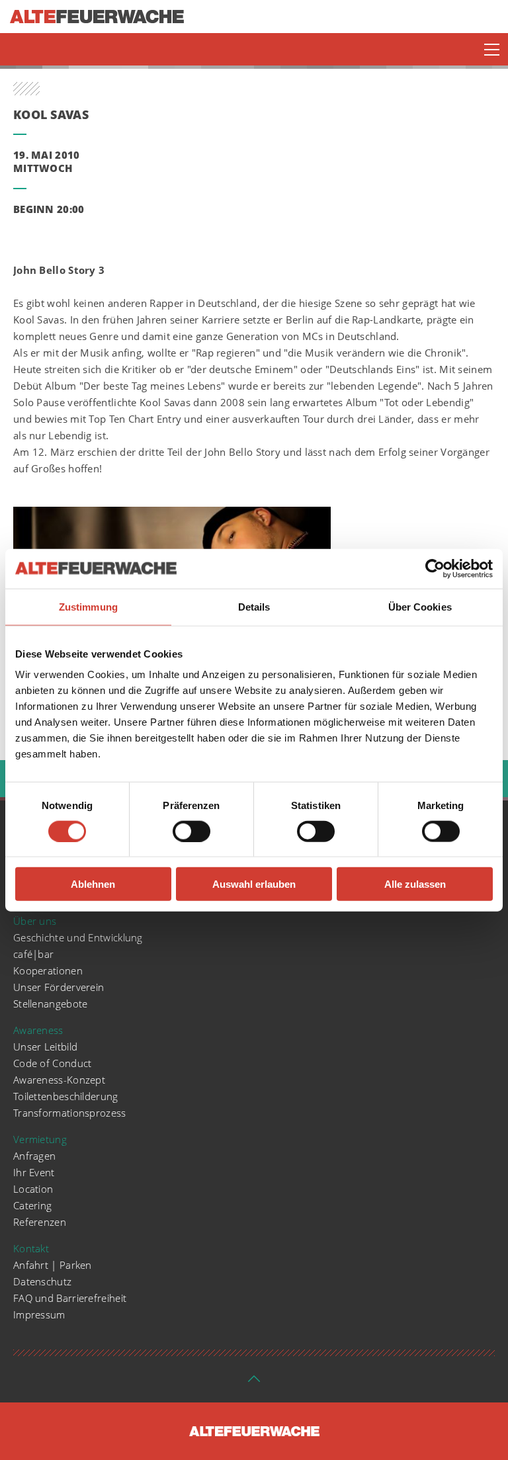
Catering (32, 1205)
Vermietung (40, 1139)
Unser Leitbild (45, 1046)
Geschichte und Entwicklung (78, 937)
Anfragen (34, 1155)
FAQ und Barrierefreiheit (69, 1298)
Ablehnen (93, 884)
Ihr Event (34, 1172)
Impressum (39, 1314)
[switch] (191, 830)
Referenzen (39, 1221)
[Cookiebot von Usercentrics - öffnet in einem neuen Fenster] (435, 568)
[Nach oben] (254, 1382)
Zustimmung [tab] (88, 606)
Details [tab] (254, 606)
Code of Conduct (52, 1063)
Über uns (34, 920)
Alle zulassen (415, 884)
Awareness (38, 1030)
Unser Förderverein (58, 987)
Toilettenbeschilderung (65, 1096)
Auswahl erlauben (254, 884)
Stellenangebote (50, 1003)
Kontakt (31, 1248)
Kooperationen (48, 970)
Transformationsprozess (69, 1112)
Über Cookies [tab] (420, 606)
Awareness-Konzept (59, 1079)
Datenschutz (42, 1281)
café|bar (33, 954)
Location (33, 1188)
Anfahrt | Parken (52, 1264)
